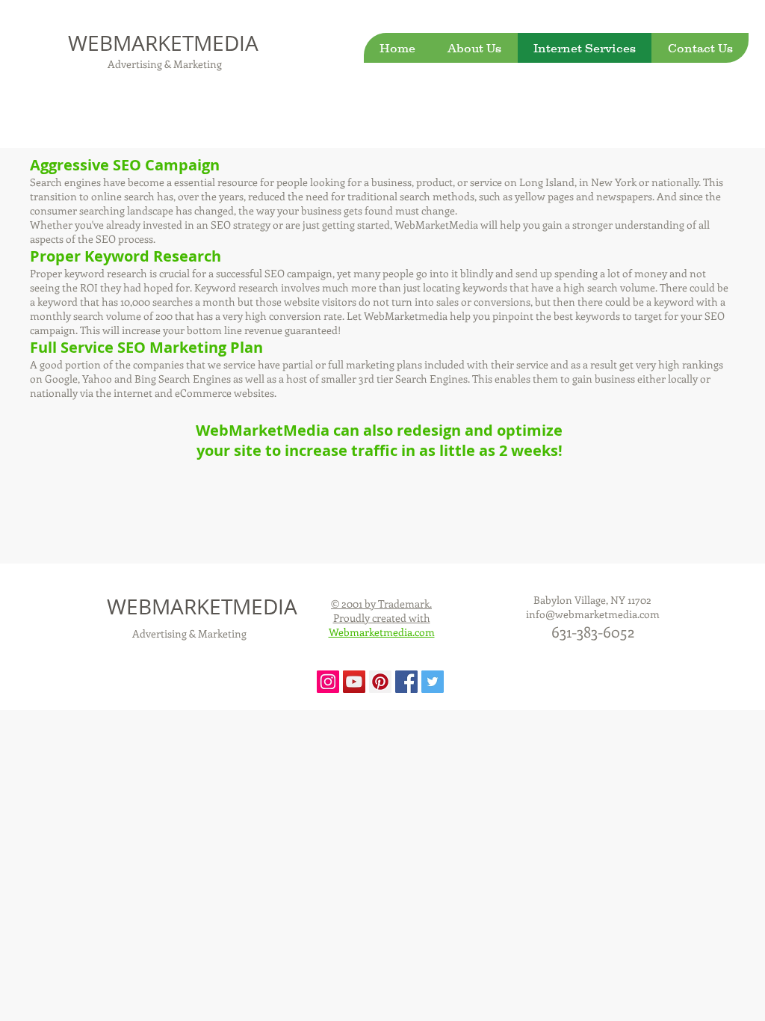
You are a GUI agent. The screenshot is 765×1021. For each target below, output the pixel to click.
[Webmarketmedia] (328, 681)
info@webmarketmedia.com (593, 614)
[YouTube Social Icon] (354, 681)
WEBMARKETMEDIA (163, 43)
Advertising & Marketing (163, 64)
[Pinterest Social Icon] (380, 681)
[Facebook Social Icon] (406, 681)
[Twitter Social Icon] (432, 681)
